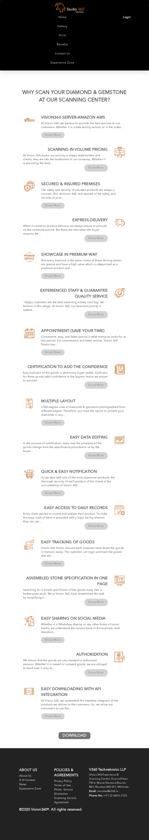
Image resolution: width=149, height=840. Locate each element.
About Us (25, 776)
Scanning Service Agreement (65, 800)
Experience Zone (62, 62)
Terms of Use (62, 785)
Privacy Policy (63, 781)
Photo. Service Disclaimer (63, 791)
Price (62, 35)
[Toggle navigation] (142, 8)
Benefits (62, 44)
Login (127, 17)
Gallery (62, 26)
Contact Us (62, 53)
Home (62, 17)
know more (53, 135)
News (22, 784)
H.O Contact (27, 780)
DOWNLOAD (74, 736)
